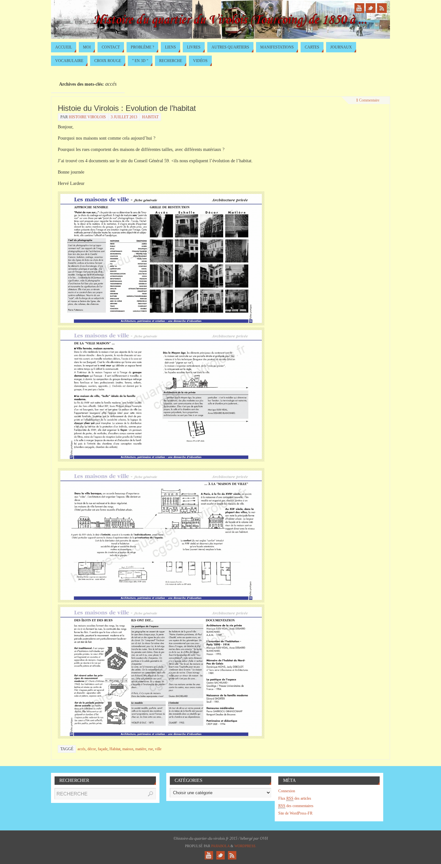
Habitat (150, 117)
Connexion (286, 791)
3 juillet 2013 (124, 117)
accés (81, 749)
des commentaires (295, 806)
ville (158, 749)
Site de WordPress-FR (295, 813)
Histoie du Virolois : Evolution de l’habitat (127, 108)
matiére (140, 749)
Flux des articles (294, 798)
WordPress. (245, 846)
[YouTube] (359, 8)
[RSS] (382, 8)
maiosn (127, 749)
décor (91, 749)
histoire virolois (87, 117)
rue (150, 749)
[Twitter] (370, 8)
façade (103, 749)
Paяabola (220, 846)
